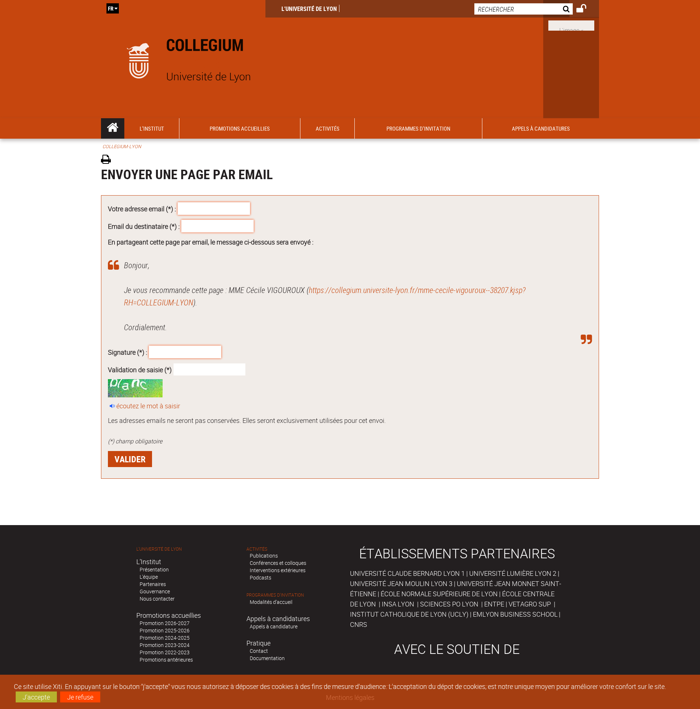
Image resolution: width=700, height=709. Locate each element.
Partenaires (153, 584)
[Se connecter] (586, 9)
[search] (523, 9)
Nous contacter (157, 598)
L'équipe (149, 576)
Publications (264, 555)
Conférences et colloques (278, 562)
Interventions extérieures (278, 570)
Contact (259, 650)
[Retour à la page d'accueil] (183, 59)
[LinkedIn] (571, 24)
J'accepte (36, 697)
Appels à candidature (274, 626)
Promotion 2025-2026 (165, 630)
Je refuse (80, 697)
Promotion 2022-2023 (165, 652)
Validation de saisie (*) (140, 369)
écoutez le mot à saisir (148, 405)
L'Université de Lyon (309, 9)
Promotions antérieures (166, 659)
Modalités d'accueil (271, 601)
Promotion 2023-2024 (165, 644)
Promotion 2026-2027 (165, 623)
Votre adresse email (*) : (142, 208)
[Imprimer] (108, 160)
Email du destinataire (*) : (144, 225)
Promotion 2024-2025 (165, 637)
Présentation (154, 569)
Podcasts (260, 577)
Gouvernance (155, 591)
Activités (256, 549)
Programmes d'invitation (275, 595)
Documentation (267, 658)
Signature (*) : (127, 352)
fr (110, 8)
